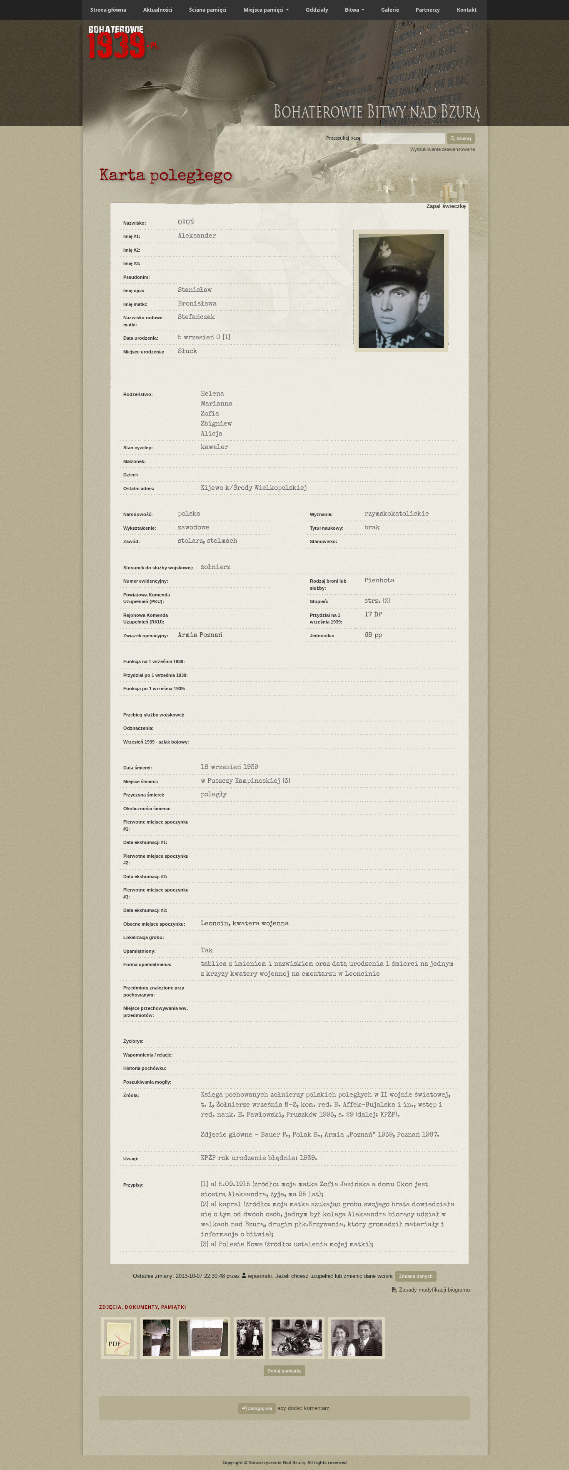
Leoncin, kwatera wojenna (245, 924)
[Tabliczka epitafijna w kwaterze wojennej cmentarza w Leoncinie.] (202, 1336)
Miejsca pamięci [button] (264, 9)
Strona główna (108, 9)
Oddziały (317, 9)
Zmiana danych (416, 1276)
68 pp (373, 635)
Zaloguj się (259, 1408)
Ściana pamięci (208, 9)
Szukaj (463, 138)
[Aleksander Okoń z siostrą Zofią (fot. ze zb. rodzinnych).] (355, 1336)
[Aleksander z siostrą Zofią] (118, 1336)
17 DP (373, 615)
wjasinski (260, 1275)
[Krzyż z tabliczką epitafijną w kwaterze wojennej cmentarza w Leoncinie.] (155, 1336)
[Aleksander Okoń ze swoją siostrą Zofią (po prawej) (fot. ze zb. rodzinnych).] (248, 1336)
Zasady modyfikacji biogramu (433, 1290)
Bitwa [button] (352, 9)
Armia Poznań (200, 635)
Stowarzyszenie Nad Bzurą (277, 1462)
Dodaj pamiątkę (284, 1370)
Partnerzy (428, 9)
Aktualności (157, 9)
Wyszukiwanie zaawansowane (442, 149)
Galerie (390, 9)
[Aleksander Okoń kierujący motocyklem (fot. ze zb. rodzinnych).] (295, 1336)
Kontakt (467, 9)
